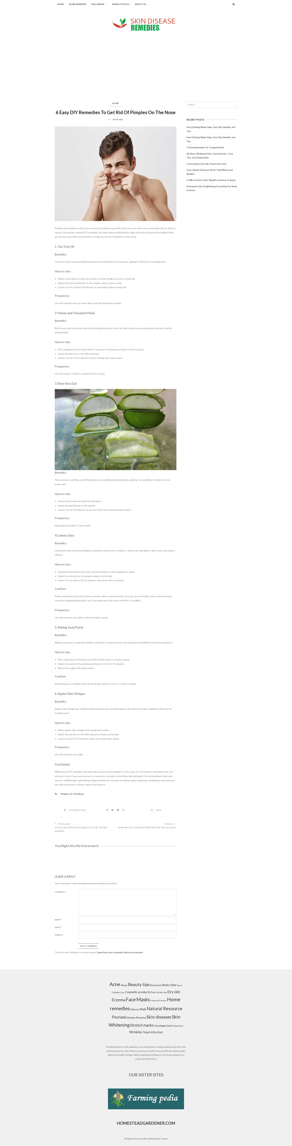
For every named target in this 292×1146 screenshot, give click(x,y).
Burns (179, 985)
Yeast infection (153, 1032)
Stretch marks (142, 1025)
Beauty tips (139, 984)
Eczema (118, 999)
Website (59, 935)
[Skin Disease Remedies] (146, 24)
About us (140, 4)
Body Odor (169, 985)
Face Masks (98, 4)
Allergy (124, 985)
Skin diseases (158, 1016)
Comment (60, 892)
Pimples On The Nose (72, 793)
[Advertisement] (146, 58)
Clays (122, 992)
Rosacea (141, 1017)
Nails (143, 1009)
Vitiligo (175, 1026)
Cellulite (116, 992)
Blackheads (156, 985)
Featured (154, 1000)
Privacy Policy (121, 4)
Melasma (134, 1009)
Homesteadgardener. (141, 1123)
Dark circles (157, 992)
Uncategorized (163, 1025)
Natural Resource (164, 1008)
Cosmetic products (137, 992)
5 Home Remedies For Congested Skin (205, 147)
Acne (115, 103)
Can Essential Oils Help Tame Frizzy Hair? (207, 164)
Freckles (162, 1000)
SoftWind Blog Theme (157, 1138)
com (170, 1123)
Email (58, 927)
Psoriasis (119, 1017)
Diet (165, 992)
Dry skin (173, 992)
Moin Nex (118, 119)
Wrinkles (135, 1032)
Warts (181, 1026)
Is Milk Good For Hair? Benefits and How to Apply (211, 180)
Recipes (131, 1017)
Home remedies (77, 4)
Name (58, 920)
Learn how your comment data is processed (120, 952)
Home (60, 4)
